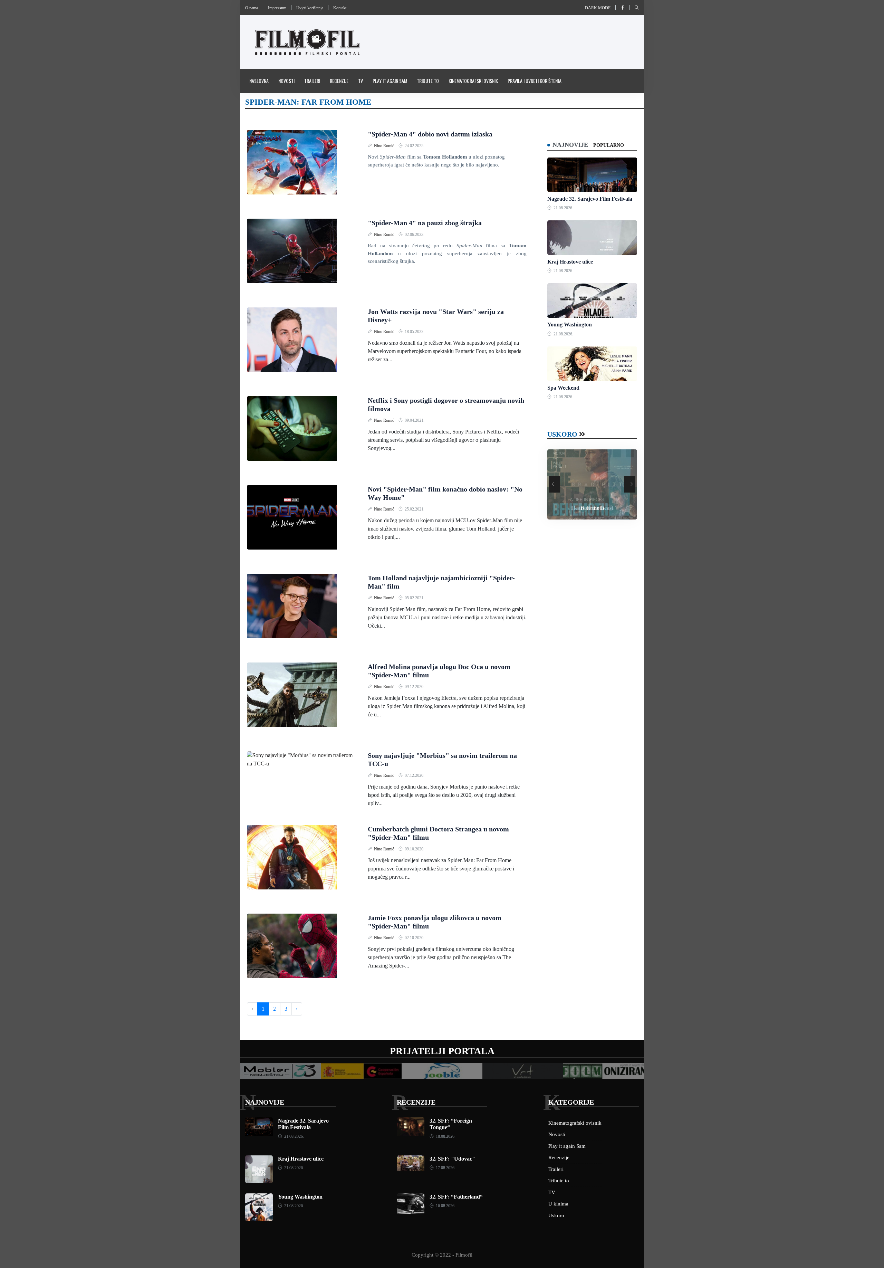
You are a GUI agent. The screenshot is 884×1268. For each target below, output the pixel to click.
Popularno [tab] (608, 145)
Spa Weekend (563, 388)
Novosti (286, 80)
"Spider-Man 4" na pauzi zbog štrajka (425, 223)
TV (360, 80)
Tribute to (428, 80)
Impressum (277, 8)
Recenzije (339, 80)
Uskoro (562, 434)
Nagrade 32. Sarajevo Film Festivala (589, 199)
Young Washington (569, 324)
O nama (251, 8)
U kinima (558, 1204)
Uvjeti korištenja (309, 8)
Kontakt (339, 8)
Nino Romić (384, 145)
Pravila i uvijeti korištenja (534, 80)
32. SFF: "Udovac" (452, 1159)
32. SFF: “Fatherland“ (456, 1197)
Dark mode (598, 8)
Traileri (312, 80)
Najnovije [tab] (570, 144)
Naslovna (259, 80)
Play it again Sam (390, 80)
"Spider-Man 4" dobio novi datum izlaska (430, 134)
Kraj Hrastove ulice (570, 262)
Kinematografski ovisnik (473, 80)
